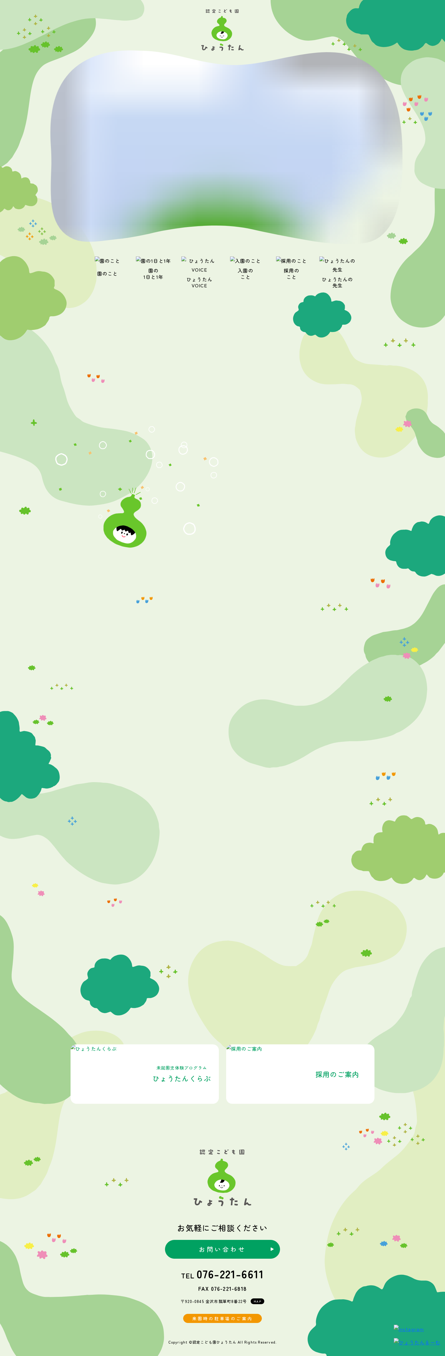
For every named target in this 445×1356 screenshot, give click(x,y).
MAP (257, 1301)
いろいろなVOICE (223, 984)
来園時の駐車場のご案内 (222, 1318)
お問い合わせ (222, 1249)
